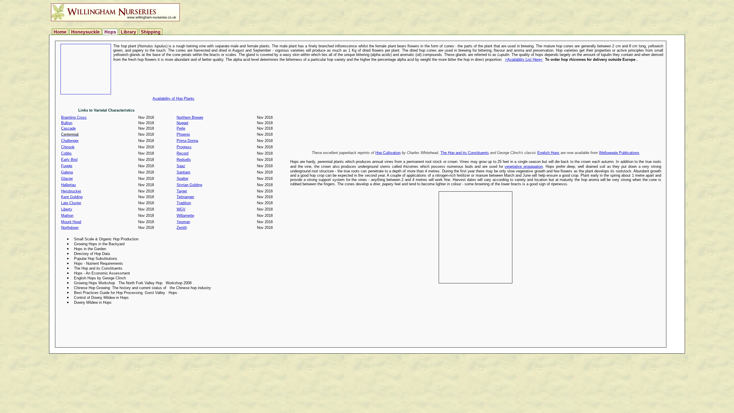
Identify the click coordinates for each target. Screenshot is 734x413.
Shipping (151, 32)
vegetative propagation (524, 166)
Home (60, 32)
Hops (110, 32)
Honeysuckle (85, 32)
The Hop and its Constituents (464, 153)
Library (128, 32)
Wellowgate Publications (619, 153)
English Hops (548, 153)
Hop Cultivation (388, 153)
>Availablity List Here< (524, 59)
